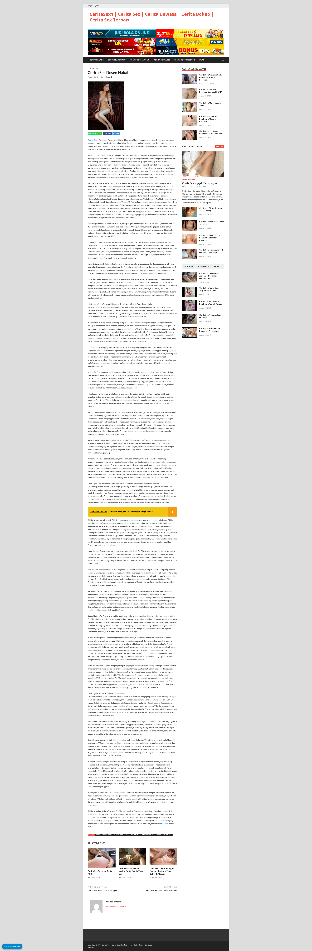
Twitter (117, 133)
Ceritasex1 (107, 77)
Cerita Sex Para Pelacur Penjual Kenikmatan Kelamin (209, 237)
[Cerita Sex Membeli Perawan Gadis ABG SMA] (189, 89)
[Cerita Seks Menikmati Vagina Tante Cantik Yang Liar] (132, 866)
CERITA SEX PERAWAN (117, 60)
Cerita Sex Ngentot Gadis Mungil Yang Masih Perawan (210, 77)
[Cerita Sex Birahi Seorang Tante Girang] (189, 208)
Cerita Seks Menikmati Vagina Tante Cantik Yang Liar (131, 871)
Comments (203, 266)
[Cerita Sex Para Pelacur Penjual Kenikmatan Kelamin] (189, 235)
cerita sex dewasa (148, 835)
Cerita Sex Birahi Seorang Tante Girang (210, 209)
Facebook (107, 133)
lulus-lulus (163, 823)
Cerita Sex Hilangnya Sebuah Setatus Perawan (210, 132)
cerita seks (124, 835)
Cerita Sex (92, 140)
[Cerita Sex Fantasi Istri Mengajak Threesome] (189, 328)
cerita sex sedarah (165, 835)
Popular (189, 266)
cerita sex (135, 835)
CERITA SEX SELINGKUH (140, 60)
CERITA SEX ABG (97, 60)
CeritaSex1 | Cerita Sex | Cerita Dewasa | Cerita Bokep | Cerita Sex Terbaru (152, 17)
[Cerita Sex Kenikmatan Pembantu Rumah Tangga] (189, 301)
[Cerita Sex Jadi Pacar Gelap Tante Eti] (189, 222)
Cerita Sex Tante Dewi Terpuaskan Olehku (209, 289)
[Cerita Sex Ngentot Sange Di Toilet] (189, 315)
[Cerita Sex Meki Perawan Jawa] (189, 103)
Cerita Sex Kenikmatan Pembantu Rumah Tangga (210, 302)
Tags (216, 266)
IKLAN (201, 60)
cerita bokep (101, 835)
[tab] (189, 266)
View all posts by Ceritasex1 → (118, 906)
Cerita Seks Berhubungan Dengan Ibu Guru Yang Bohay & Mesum (162, 871)
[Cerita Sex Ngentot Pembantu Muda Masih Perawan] (189, 117)
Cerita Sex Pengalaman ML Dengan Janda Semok (211, 251)
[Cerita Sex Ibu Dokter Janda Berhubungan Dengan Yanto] (189, 273)
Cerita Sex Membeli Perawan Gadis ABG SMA (210, 90)
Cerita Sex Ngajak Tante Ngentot (201, 183)
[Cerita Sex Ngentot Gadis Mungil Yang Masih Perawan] (189, 75)
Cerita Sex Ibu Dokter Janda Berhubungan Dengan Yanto (209, 275)
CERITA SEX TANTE (162, 60)
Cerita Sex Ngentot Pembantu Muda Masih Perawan (209, 119)
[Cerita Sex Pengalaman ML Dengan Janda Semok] (189, 250)
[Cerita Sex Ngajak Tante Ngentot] (203, 152)
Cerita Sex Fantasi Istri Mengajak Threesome (209, 329)
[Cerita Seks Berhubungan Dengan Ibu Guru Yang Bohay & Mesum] (163, 866)
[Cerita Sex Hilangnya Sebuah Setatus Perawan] (189, 131)
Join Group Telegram (12, 946)
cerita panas (113, 835)
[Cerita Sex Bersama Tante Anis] (102, 868)
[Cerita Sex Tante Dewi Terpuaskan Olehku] (189, 288)
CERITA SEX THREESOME (184, 60)
